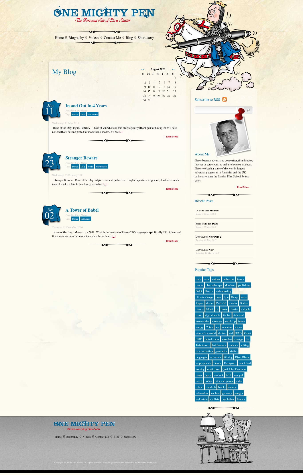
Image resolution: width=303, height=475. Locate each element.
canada (200, 309)
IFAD (238, 333)
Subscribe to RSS (207, 99)
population (228, 399)
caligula (245, 309)
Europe (217, 363)
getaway (227, 393)
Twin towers (203, 345)
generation (221, 351)
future (241, 321)
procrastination (204, 351)
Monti (209, 309)
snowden (227, 339)
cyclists (214, 399)
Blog (129, 37)
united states (212, 339)
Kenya (234, 297)
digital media (212, 315)
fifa (248, 339)
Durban (244, 303)
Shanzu (209, 291)
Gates (247, 333)
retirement (216, 357)
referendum (202, 393)
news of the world (206, 333)
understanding (223, 291)
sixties (234, 351)
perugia (238, 393)
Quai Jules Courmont (234, 369)
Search (244, 110)
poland (199, 387)
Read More (172, 136)
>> (173, 69)
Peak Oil (221, 303)
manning (227, 327)
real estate (93, 114)
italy (83, 166)
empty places (203, 363)
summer (232, 387)
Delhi (199, 291)
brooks (222, 387)
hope (218, 297)
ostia (244, 297)
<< (142, 69)
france (75, 114)
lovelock (218, 375)
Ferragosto (230, 363)
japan (208, 375)
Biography (76, 37)
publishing (244, 285)
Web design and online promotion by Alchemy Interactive (130, 462)
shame (238, 327)
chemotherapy (214, 285)
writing (244, 345)
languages (85, 218)
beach (199, 381)
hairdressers (101, 166)
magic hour (213, 369)
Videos (94, 37)
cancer (199, 285)
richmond (238, 315)
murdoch (211, 387)
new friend (245, 363)
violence (217, 321)
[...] (121, 132)
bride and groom (224, 381)
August (200, 303)
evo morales (202, 321)
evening (200, 369)
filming (228, 357)
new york (239, 375)
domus (210, 303)
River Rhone (242, 357)
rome (206, 279)
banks (90, 166)
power (199, 315)
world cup (230, 321)
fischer (227, 315)
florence (241, 399)
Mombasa (230, 285)
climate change (204, 297)
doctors (222, 333)
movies (233, 303)
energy (199, 327)
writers (216, 279)
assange (238, 339)
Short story (146, 37)
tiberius (234, 309)
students (233, 345)
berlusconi (228, 279)
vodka (239, 381)
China (209, 327)
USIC (199, 339)
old (231, 333)
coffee (208, 381)
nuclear (215, 393)
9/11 (228, 375)
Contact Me (112, 37)
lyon (83, 114)
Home (59, 37)
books (224, 309)
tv (217, 309)
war (217, 327)
